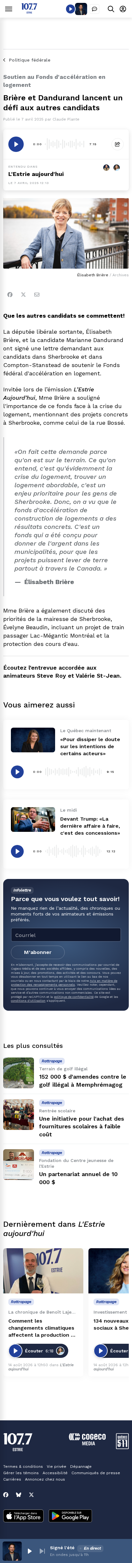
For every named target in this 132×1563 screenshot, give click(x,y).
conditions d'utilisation (28, 1000)
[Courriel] (37, 294)
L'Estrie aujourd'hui (36, 174)
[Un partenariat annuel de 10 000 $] (18, 1164)
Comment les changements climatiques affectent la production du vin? (42, 1328)
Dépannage (81, 1466)
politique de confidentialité (74, 997)
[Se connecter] (123, 9)
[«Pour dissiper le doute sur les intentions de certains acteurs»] (33, 740)
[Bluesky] (18, 1494)
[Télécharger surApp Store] (23, 1516)
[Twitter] (23, 294)
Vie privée (56, 1466)
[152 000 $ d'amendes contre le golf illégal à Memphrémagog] (18, 1072)
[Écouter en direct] (70, 9)
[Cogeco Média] (87, 1444)
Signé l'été (62, 1547)
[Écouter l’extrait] (16, 144)
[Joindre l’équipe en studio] (94, 9)
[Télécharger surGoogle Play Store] (70, 1516)
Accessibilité (55, 1473)
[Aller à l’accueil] (29, 12)
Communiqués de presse (95, 1473)
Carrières (12, 1479)
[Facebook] (10, 294)
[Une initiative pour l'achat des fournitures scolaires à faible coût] (18, 1114)
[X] (31, 1494)
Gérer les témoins (21, 1473)
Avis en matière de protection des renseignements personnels (64, 982)
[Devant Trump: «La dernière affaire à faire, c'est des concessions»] (33, 819)
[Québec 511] (122, 1447)
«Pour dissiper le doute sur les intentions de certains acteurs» (90, 746)
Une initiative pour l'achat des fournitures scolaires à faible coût (81, 1126)
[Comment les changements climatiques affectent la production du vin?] (43, 1270)
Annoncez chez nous (45, 1479)
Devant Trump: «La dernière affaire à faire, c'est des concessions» (90, 826)
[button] (29, 1551)
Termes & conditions (23, 1466)
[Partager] (117, 144)
